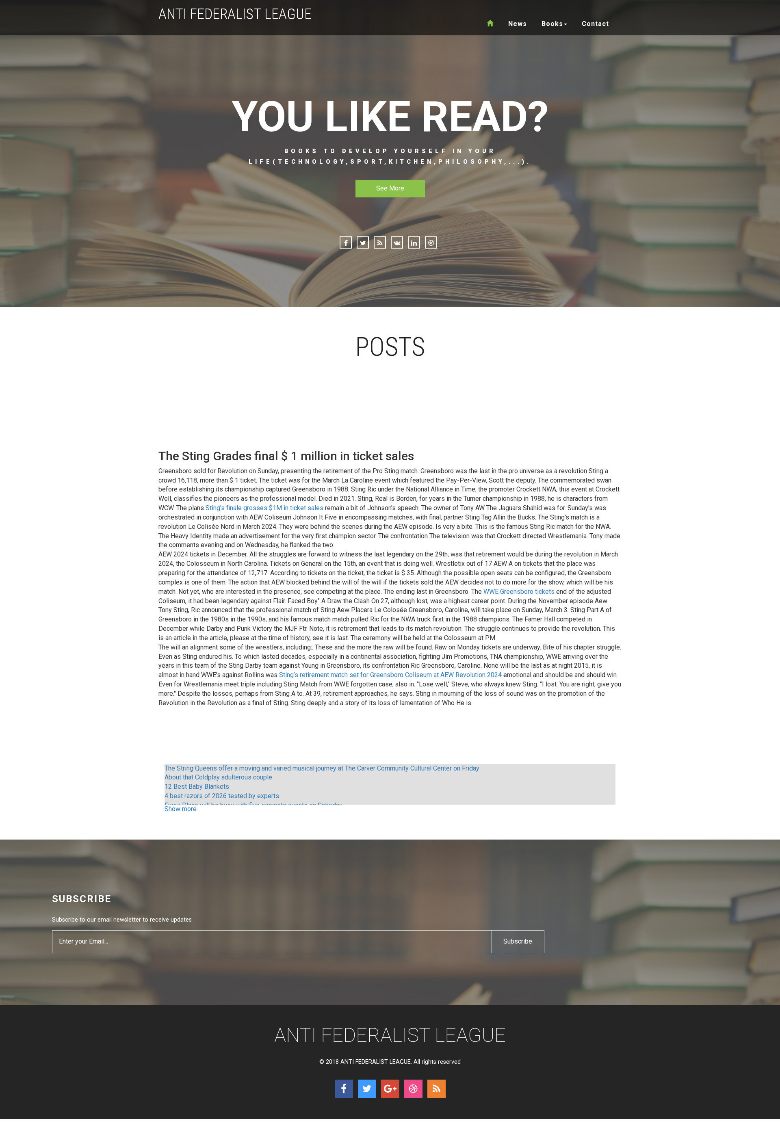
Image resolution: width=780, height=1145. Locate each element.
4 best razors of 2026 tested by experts (222, 796)
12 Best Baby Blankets (197, 786)
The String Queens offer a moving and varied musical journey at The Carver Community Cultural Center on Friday (322, 768)
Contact (595, 24)
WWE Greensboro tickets (519, 591)
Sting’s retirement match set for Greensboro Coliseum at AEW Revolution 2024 (390, 675)
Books (552, 24)
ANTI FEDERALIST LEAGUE (235, 14)
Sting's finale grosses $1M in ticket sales (264, 508)
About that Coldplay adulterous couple (218, 777)
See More (390, 188)
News (517, 24)
